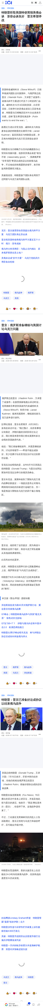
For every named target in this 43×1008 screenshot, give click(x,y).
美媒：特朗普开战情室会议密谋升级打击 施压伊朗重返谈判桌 (21, 938)
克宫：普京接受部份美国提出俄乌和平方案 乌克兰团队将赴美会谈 (20, 232)
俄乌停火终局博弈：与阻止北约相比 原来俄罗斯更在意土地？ (20, 251)
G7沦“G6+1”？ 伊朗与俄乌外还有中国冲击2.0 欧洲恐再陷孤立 (21, 625)
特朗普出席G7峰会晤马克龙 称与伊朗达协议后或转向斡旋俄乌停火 (21, 634)
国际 (3, 8)
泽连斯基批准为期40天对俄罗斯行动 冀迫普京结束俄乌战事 (21, 607)
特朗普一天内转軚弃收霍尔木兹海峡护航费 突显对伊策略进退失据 (20, 947)
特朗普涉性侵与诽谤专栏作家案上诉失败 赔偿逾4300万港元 (21, 929)
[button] (40, 51)
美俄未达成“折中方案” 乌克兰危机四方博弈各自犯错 (20, 260)
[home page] (8, 2)
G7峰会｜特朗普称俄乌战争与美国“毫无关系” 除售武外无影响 (21, 616)
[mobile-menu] (2, 2)
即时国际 (10, 8)
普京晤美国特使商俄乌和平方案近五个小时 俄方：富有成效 (20, 241)
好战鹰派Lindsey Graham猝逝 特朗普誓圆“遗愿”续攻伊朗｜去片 (21, 920)
